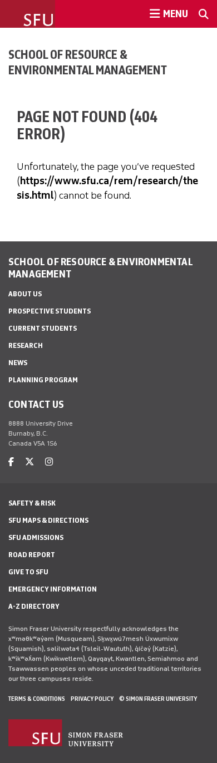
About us (25, 294)
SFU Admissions (35, 537)
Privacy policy (92, 699)
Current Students (42, 328)
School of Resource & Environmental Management (87, 62)
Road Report (31, 554)
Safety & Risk (32, 503)
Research (25, 345)
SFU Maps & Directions (48, 520)
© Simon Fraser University (158, 699)
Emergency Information (52, 589)
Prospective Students (49, 311)
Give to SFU (28, 572)
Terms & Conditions (36, 699)
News (17, 362)
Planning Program (43, 380)
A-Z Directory (34, 606)
